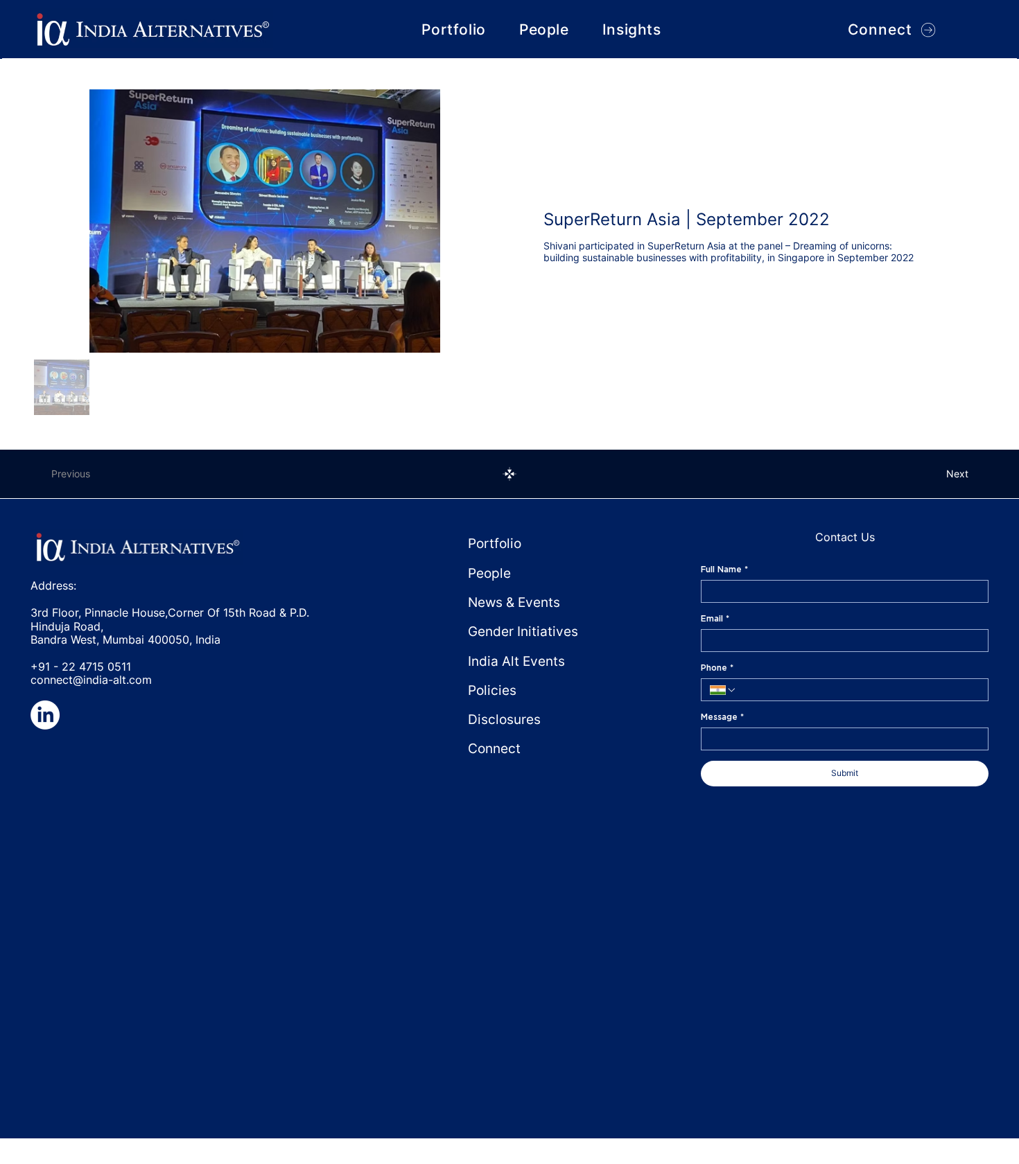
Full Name (724, 569)
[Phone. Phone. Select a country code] (723, 690)
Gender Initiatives (523, 631)
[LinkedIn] (45, 715)
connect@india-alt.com (91, 680)
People (489, 573)
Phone (717, 667)
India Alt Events (516, 661)
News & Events (514, 602)
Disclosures (504, 719)
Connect (494, 748)
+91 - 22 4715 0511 (81, 666)
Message (722, 717)
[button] (632, 29)
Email (715, 618)
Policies (492, 690)
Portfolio (494, 543)
